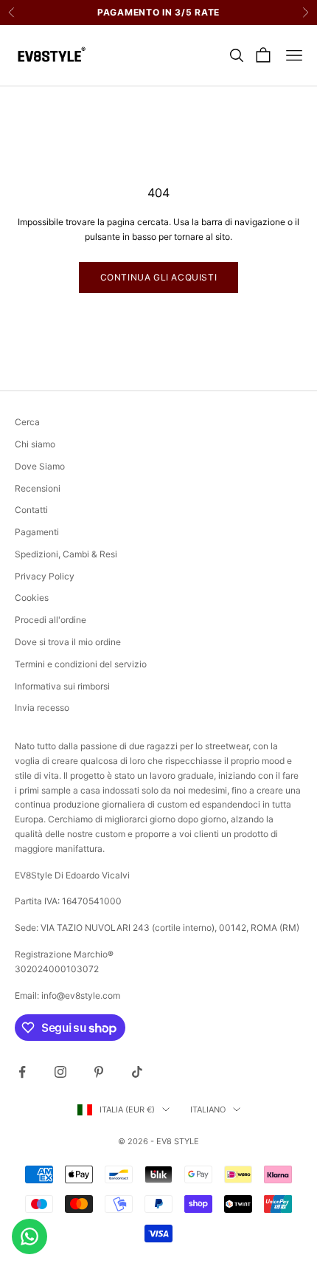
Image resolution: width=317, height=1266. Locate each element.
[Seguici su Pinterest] (98, 1071)
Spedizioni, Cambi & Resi (66, 554)
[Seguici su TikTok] (137, 1071)
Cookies (32, 597)
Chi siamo (35, 444)
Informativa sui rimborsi (62, 686)
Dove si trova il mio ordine (68, 641)
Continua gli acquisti (158, 277)
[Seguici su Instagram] (60, 1071)
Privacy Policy (44, 576)
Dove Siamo (40, 466)
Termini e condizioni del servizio (81, 664)
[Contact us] (29, 1236)
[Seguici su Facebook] (22, 1071)
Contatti (31, 509)
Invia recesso (42, 707)
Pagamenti (37, 531)
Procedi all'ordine (50, 619)
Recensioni (37, 488)
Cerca (27, 421)
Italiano (208, 1109)
